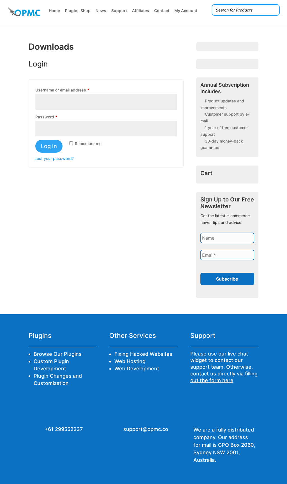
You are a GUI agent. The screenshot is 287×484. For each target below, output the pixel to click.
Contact (161, 10)
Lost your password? (54, 158)
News (101, 10)
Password (54, 116)
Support (119, 10)
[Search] (273, 9)
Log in (49, 146)
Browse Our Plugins (58, 354)
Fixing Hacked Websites (143, 354)
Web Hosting (129, 361)
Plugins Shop (78, 10)
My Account (185, 10)
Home (54, 10)
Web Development (136, 368)
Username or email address (70, 89)
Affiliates (140, 10)
